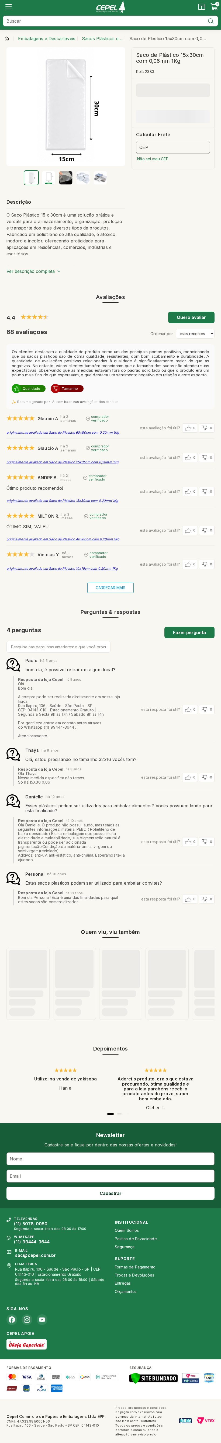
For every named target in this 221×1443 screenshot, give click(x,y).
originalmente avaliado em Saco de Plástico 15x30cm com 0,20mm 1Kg (62, 501)
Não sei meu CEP (152, 159)
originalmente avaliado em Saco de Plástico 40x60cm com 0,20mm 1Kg (62, 539)
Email (15, 1176)
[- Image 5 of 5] (100, 177)
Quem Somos (127, 1230)
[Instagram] (27, 1319)
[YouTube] (42, 1319)
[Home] (110, 6)
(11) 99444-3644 (32, 1241)
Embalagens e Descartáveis (46, 38)
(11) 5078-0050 (30, 1223)
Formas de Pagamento (135, 1267)
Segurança (124, 1246)
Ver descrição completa (30, 271)
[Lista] (8, 6)
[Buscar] (210, 21)
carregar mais (110, 587)
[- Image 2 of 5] (48, 177)
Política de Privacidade (136, 1238)
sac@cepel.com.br (35, 1255)
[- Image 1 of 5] (31, 177)
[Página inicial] (6, 38)
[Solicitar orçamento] (201, 6)
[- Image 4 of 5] (83, 177)
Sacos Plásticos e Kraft (102, 38)
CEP (143, 147)
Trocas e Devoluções (134, 1275)
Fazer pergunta (189, 632)
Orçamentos (126, 1291)
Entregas (123, 1283)
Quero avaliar (191, 317)
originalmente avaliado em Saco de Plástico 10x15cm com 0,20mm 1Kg (62, 568)
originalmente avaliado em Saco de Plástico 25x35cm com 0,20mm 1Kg (62, 462)
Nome (16, 1159)
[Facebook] (11, 1319)
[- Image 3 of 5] (65, 177)
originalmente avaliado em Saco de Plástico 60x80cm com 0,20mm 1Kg (62, 432)
